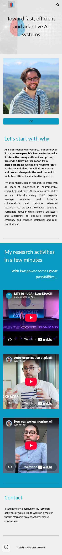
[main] (31, 27)
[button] (4, 4)
